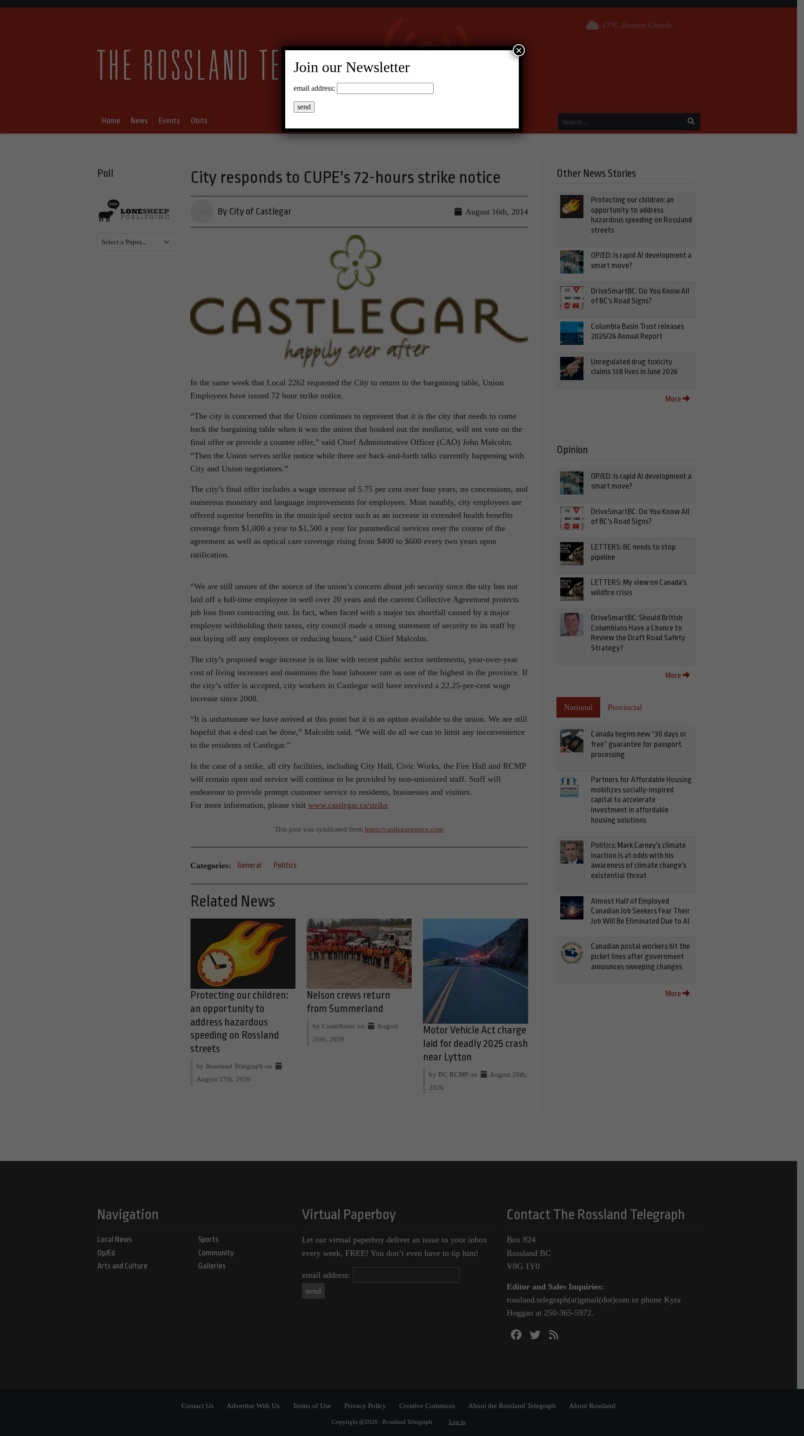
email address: (314, 88)
